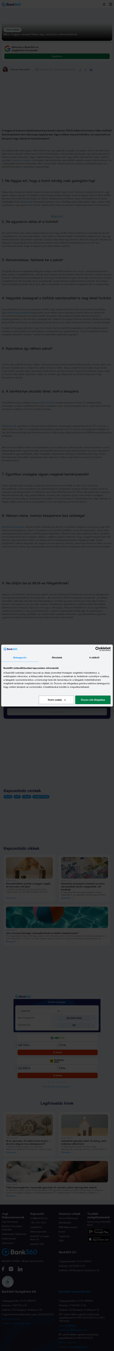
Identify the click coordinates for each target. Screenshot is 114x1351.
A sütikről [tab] (94, 657)
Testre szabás (55, 699)
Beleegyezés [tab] (19, 657)
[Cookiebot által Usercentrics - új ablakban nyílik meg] (98, 649)
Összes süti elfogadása (93, 699)
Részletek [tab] (57, 657)
